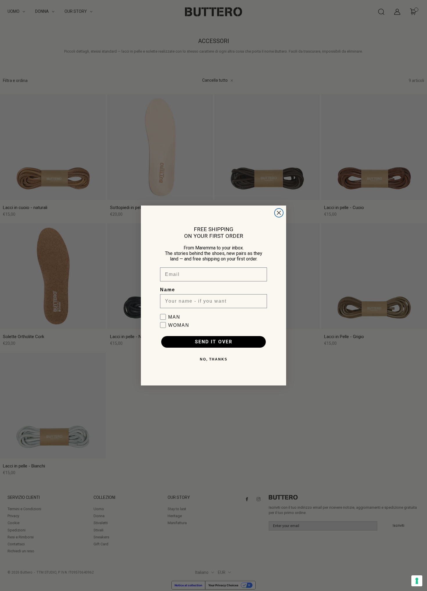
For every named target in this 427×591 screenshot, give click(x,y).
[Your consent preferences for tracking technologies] (416, 580)
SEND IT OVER (213, 341)
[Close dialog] (278, 212)
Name (167, 289)
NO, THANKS (213, 359)
